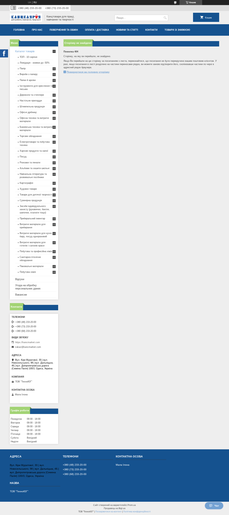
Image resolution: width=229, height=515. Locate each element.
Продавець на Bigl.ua (114, 508)
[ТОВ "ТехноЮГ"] (26, 17)
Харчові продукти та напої (34, 150)
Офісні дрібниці (28, 112)
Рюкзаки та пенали (30, 162)
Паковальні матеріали (31, 266)
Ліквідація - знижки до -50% (35, 62)
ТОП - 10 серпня (28, 57)
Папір (23, 68)
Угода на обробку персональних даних (28, 287)
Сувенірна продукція (31, 200)
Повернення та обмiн (64, 30)
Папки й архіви (28, 80)
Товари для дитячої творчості (36, 194)
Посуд (23, 156)
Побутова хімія (28, 272)
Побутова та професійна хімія (36, 251)
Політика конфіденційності (137, 511)
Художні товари (28, 189)
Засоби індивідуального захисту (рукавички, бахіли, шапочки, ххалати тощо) (35, 209)
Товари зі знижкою (177, 30)
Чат (217, 505)
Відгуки (19, 279)
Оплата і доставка (97, 30)
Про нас (37, 30)
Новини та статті (127, 30)
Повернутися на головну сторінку (88, 72)
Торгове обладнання (31, 136)
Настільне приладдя (31, 100)
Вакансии (21, 294)
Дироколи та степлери (32, 94)
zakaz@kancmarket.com (28, 347)
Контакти (151, 30)
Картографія (26, 183)
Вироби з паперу (29, 74)
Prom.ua (132, 505)
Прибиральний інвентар (32, 218)
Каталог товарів (25, 51)
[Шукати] (165, 18)
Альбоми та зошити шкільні (34, 168)
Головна (19, 30)
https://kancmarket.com (27, 342)
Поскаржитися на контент (108, 511)
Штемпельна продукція (32, 106)
